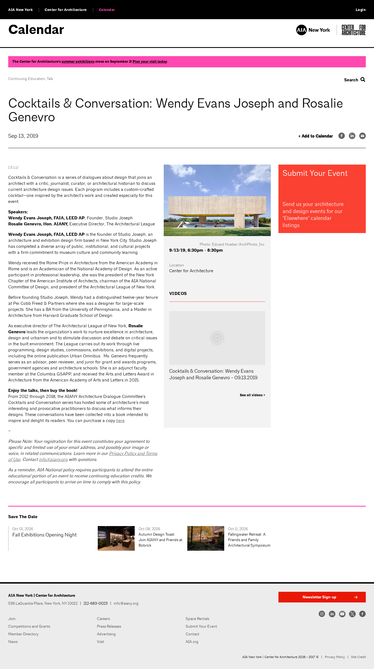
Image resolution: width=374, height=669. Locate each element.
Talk (50, 78)
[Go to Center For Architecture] (354, 33)
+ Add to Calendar (315, 136)
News (13, 641)
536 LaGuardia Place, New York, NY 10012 (42, 603)
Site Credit (358, 657)
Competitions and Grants (29, 626)
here (120, 420)
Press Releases (109, 626)
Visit (100, 641)
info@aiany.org (53, 459)
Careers (103, 618)
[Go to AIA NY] (316, 33)
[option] (53, 538)
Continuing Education (26, 78)
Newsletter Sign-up (319, 597)
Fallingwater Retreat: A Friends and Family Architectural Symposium (249, 540)
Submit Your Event (201, 626)
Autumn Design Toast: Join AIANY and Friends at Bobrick (160, 540)
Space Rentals (197, 618)
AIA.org (192, 641)
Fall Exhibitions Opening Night (44, 535)
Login (361, 9)
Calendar (107, 9)
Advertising (106, 633)
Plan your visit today (150, 61)
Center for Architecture (66, 9)
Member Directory (23, 633)
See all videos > (252, 395)
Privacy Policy (335, 657)
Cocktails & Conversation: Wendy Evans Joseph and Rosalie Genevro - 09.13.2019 (213, 374)
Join (12, 618)
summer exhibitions (78, 61)
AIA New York (20, 9)
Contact (192, 633)
